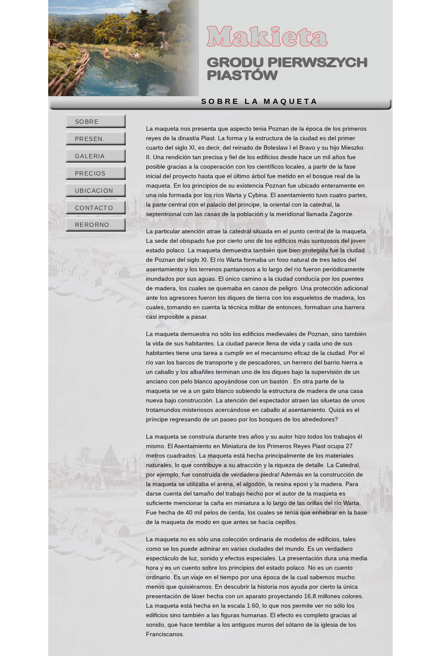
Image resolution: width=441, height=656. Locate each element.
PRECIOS (90, 173)
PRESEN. (90, 138)
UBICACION (94, 190)
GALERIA (90, 156)
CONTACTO (94, 207)
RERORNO (92, 224)
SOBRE (87, 121)
